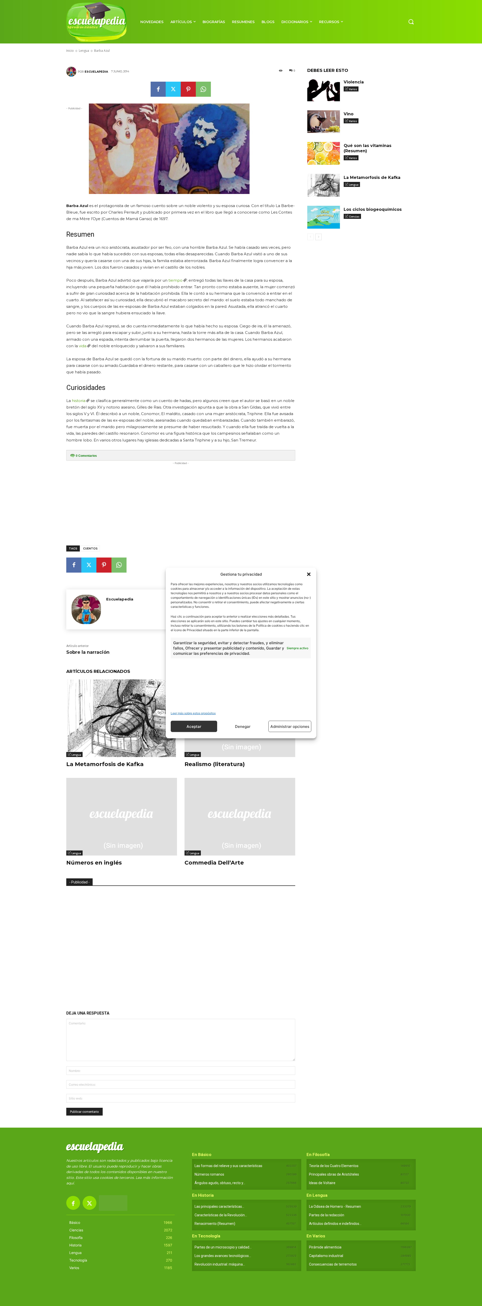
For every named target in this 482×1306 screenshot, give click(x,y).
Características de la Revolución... (221, 1215)
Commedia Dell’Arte (214, 862)
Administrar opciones (289, 726)
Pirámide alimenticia (325, 1247)
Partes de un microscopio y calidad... (223, 1247)
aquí (70, 1183)
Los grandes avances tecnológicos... (223, 1256)
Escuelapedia (96, 71)
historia (78, 400)
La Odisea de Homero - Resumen (335, 1206)
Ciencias (354, 216)
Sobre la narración (87, 652)
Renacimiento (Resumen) (215, 1224)
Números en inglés (94, 862)
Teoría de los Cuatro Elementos (333, 1166)
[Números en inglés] (121, 817)
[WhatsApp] (203, 89)
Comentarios (86, 456)
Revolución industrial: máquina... (220, 1264)
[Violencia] (323, 89)
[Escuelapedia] (72, 72)
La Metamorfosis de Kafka (105, 764)
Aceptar (194, 726)
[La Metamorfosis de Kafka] (121, 718)
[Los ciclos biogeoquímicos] (323, 217)
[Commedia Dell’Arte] (240, 817)
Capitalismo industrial (326, 1256)
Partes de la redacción (326, 1215)
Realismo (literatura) (215, 764)
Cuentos (90, 548)
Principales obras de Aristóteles (334, 1174)
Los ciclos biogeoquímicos (373, 209)
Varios (353, 89)
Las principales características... (219, 1206)
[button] (308, 574)
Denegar (243, 726)
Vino (348, 114)
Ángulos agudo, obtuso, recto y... (220, 1183)
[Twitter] (173, 89)
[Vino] (323, 121)
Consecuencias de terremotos (333, 1264)
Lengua (76, 755)
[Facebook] (158, 89)
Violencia (354, 82)
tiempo (175, 280)
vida (82, 345)
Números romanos (209, 1174)
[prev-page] (310, 237)
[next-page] (318, 237)
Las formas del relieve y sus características (228, 1166)
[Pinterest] (188, 89)
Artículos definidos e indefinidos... (335, 1224)
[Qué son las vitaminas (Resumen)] (323, 153)
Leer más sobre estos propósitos (193, 713)
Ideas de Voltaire (322, 1183)
